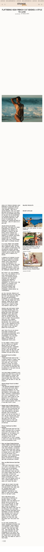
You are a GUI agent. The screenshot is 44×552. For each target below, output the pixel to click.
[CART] (41, 4)
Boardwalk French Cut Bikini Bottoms (9, 355)
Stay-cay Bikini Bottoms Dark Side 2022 (10, 463)
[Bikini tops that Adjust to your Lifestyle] (32, 220)
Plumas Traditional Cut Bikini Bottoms (9, 426)
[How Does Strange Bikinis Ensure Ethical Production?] (32, 259)
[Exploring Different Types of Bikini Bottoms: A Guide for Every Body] (32, 238)
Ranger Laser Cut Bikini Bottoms (10, 405)
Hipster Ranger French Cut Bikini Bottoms (10, 384)
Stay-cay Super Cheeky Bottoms (10, 443)
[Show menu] (2, 4)
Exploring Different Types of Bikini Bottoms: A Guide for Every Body (31, 248)
